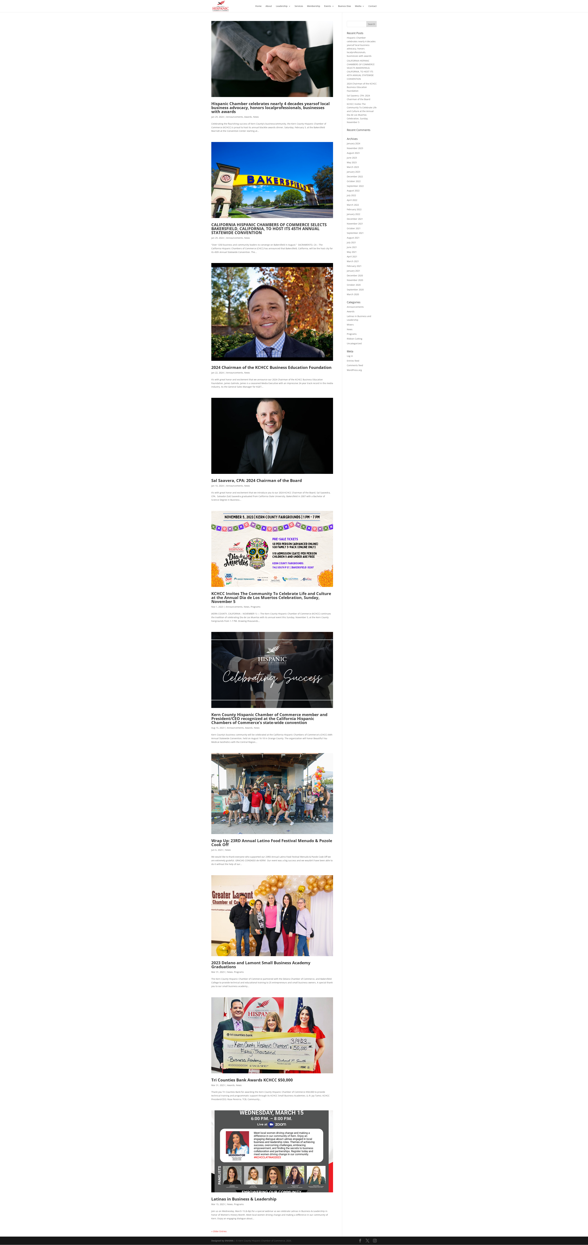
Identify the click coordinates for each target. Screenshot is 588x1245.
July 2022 (351, 195)
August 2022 (353, 190)
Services (299, 6)
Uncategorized (354, 343)
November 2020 (355, 280)
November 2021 (355, 223)
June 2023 (352, 157)
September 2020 (355, 289)
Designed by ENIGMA (222, 1240)
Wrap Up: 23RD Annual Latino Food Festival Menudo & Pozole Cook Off (271, 842)
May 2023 (352, 162)
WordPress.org (354, 370)
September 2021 (355, 232)
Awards (248, 116)
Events (327, 6)
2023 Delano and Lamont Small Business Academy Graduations (260, 964)
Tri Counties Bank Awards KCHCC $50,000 (252, 1080)
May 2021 (352, 251)
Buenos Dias (344, 6)
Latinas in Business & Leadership (243, 1199)
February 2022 (354, 209)
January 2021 (353, 270)
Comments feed (355, 365)
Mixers (350, 324)
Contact (372, 6)
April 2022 (352, 200)
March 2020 (353, 294)
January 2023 (353, 171)
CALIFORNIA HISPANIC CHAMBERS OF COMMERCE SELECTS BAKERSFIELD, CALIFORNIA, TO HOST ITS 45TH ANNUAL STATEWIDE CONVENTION (269, 228)
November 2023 (355, 148)
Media (358, 6)
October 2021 (354, 228)
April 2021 (352, 256)
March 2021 (353, 261)
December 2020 (355, 275)
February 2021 (354, 266)
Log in (350, 356)
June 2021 (352, 247)
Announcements (234, 116)
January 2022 (353, 214)
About (269, 6)
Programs (255, 606)
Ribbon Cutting (354, 338)
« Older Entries (219, 1231)
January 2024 (353, 143)
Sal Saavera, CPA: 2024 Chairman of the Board (256, 480)
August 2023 (353, 152)
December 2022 (355, 176)
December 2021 (355, 218)
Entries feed (353, 360)
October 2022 (354, 181)
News (256, 116)
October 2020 (354, 284)
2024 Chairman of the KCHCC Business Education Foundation (271, 367)
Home (258, 6)
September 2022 (355, 186)
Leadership (282, 6)
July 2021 (351, 242)
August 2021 (353, 237)
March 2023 (353, 167)
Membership (313, 6)
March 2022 (353, 204)
